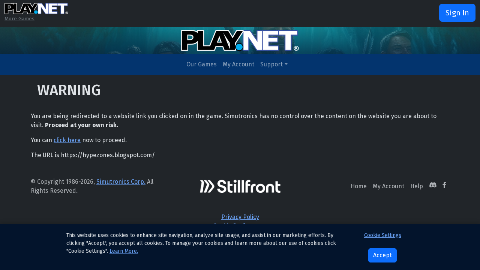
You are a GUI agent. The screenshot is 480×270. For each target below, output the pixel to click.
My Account (238, 64)
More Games (19, 18)
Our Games (201, 64)
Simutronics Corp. (121, 181)
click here (67, 140)
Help (416, 186)
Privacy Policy (240, 216)
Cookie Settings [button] (382, 235)
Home (359, 186)
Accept (382, 255)
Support (271, 64)
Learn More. (124, 251)
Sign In (457, 12)
